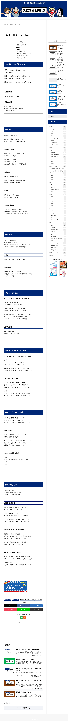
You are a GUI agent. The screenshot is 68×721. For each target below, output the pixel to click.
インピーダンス (39, 599)
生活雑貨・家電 (8, 599)
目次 (21, 42)
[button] (36, 609)
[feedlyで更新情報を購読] (21, 617)
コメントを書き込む (23, 708)
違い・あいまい (16, 599)
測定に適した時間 (21, 58)
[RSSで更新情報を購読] (24, 617)
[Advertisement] (23, 29)
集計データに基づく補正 (23, 55)
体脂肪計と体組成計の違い (23, 45)
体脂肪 (33, 599)
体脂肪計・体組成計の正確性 (24, 53)
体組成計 (19, 49)
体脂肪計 (19, 47)
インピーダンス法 (21, 51)
